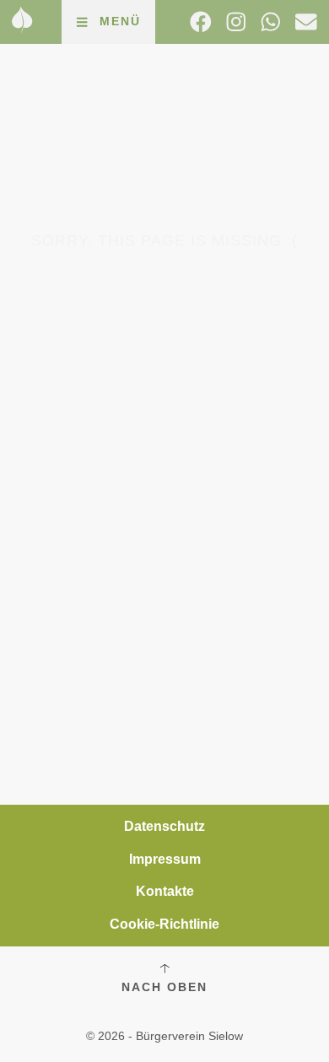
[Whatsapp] (271, 22)
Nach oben (164, 987)
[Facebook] (201, 22)
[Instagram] (236, 22)
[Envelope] (306, 22)
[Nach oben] (164, 968)
